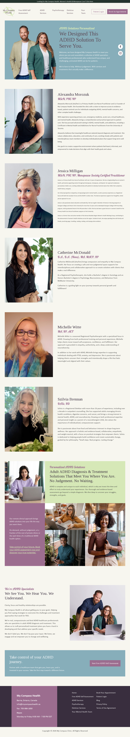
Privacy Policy (101, 704)
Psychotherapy (58, 10)
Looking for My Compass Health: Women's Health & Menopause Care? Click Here (65, 1)
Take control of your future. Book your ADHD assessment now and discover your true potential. (25, 549)
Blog (98, 700)
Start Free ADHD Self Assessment (105, 663)
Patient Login (98, 12)
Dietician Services (70, 11)
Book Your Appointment (106, 692)
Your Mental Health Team (82, 711)
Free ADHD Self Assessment (24, 11)
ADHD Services (43, 11)
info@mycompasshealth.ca (28, 704)
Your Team (83, 11)
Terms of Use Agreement (106, 708)
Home (74, 692)
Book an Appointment (117, 12)
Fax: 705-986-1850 (24, 708)
